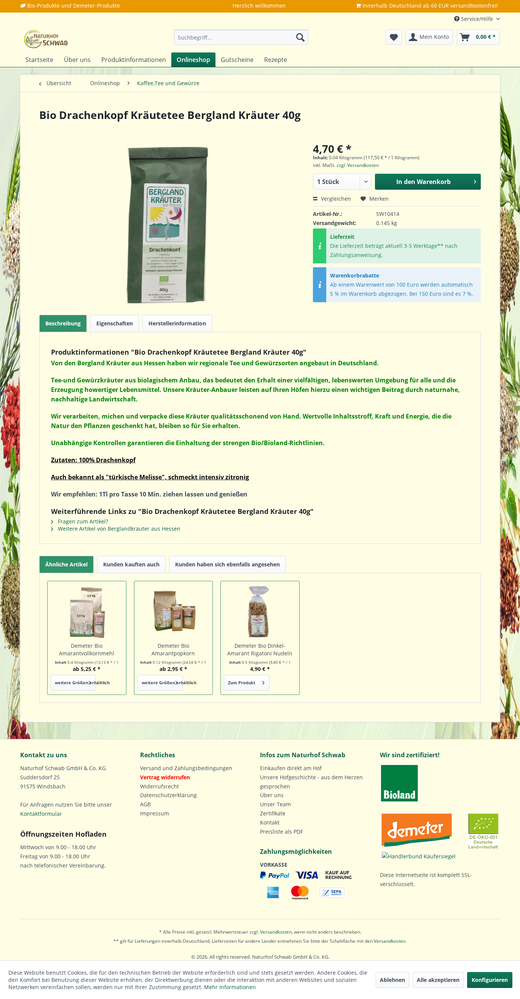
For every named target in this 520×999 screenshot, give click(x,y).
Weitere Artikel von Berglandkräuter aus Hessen (118, 528)
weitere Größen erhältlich (75, 682)
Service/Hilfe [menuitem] (476, 18)
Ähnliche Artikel (66, 564)
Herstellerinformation (177, 323)
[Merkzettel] (394, 37)
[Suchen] (300, 37)
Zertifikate (273, 813)
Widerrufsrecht (159, 786)
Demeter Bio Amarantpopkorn (173, 649)
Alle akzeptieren (438, 979)
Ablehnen (392, 979)
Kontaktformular (41, 813)
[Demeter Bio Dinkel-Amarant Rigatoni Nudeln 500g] (260, 611)
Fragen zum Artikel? (82, 521)
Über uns (272, 795)
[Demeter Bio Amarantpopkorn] (173, 611)
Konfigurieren (490, 979)
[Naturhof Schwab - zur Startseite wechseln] (46, 39)
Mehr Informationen (230, 987)
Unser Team (275, 804)
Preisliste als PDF (281, 831)
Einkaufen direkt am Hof (291, 768)
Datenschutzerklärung (168, 795)
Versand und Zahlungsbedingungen (186, 768)
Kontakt (269, 822)
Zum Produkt (241, 682)
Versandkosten (276, 932)
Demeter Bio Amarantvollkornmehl (86, 649)
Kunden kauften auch (131, 564)
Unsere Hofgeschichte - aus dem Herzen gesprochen (311, 782)
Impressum (154, 813)
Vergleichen (335, 198)
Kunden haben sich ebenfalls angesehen (227, 564)
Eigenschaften (114, 323)
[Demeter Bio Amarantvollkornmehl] (87, 611)
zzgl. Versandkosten (358, 165)
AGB (145, 804)
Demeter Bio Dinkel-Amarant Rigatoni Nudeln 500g (259, 649)
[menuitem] (241, 37)
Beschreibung (63, 323)
